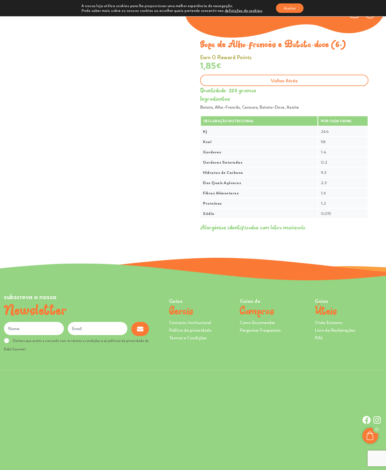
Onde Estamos (329, 322)
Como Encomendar (257, 322)
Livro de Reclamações (335, 330)
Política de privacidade (190, 330)
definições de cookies (243, 10)
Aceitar (290, 8)
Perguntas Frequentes (260, 330)
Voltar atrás (284, 80)
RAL (319, 337)
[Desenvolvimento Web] (193, 419)
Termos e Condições (188, 337)
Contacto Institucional (190, 322)
